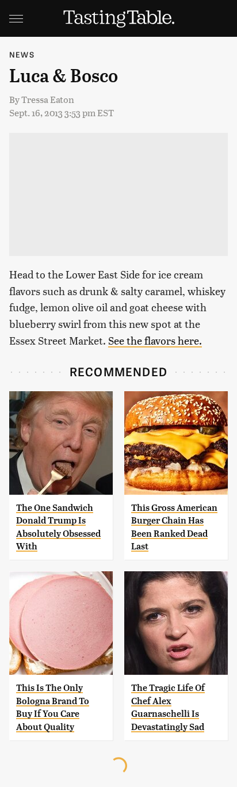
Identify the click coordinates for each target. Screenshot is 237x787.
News (22, 54)
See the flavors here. (155, 340)
